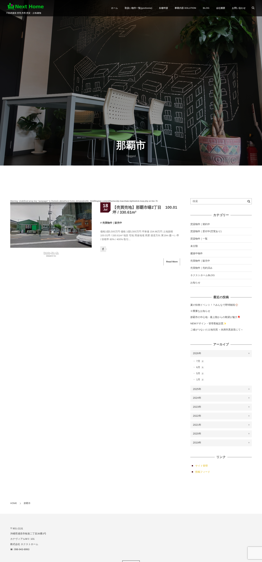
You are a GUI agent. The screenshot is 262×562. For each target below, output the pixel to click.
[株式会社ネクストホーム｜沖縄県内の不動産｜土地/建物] (25, 6)
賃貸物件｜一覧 (199, 238)
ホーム (114, 8)
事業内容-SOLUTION (185, 8)
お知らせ (195, 282)
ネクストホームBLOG (202, 275)
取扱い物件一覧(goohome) (138, 8)
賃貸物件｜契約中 (200, 224)
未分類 (194, 246)
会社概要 (220, 8)
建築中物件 (196, 253)
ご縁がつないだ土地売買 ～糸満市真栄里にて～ (216, 329)
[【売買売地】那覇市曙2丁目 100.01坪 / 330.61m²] (51, 230)
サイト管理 (201, 465)
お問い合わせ (239, 8)
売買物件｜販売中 (112, 222)
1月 (199, 379)
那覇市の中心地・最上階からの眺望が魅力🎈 (215, 317)
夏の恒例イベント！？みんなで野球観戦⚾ (214, 304)
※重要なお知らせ (200, 311)
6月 (199, 367)
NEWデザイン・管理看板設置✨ (208, 323)
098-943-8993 (21, 549)
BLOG (206, 8)
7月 (199, 361)
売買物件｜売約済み (201, 267)
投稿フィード (202, 471)
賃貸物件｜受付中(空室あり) (205, 231)
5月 (199, 373)
